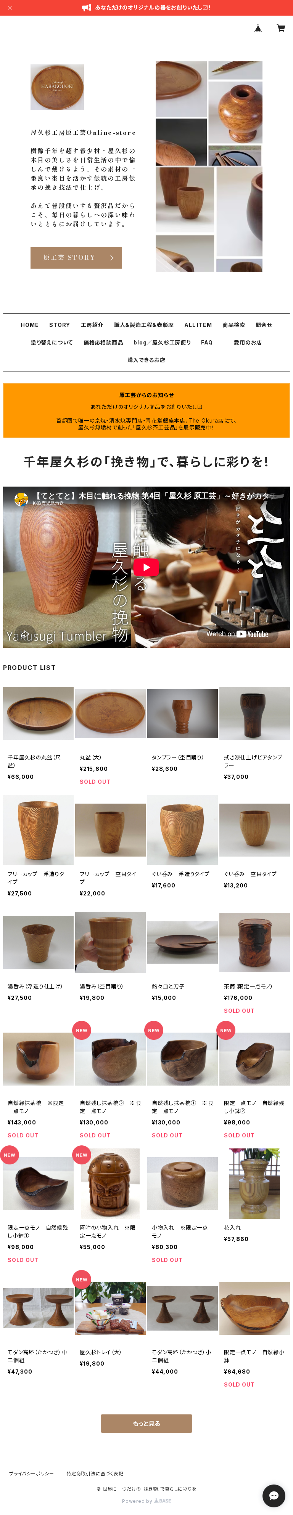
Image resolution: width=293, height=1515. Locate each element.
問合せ (264, 325)
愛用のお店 (248, 342)
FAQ (207, 342)
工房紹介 (92, 325)
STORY (59, 325)
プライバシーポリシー (31, 1474)
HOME (30, 325)
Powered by (138, 1501)
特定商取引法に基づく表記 (95, 1474)
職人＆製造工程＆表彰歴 (144, 325)
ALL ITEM (198, 325)
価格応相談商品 (103, 342)
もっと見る (146, 1423)
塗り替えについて (52, 342)
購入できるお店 (146, 360)
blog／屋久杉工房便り (162, 342)
